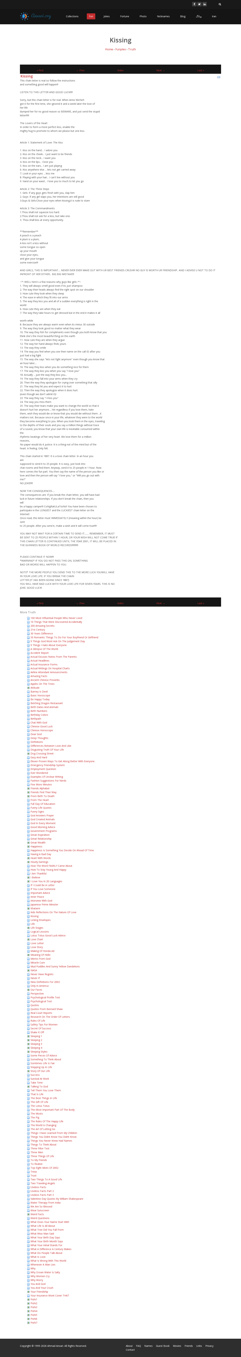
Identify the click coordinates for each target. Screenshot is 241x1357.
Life (33, 923)
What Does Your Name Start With (50, 1222)
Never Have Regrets (42, 974)
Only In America (40, 985)
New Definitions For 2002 (45, 982)
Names (148, 1345)
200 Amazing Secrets (43, 625)
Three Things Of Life (42, 1156)
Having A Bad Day (41, 854)
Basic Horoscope (40, 695)
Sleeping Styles (39, 1051)
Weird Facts (37, 1214)
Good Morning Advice (43, 827)
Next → (160, 70)
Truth (132, 49)
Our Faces (36, 989)
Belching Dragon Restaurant (47, 703)
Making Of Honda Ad (42, 951)
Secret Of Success (41, 1028)
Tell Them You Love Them (46, 1090)
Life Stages (37, 927)
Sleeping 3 (36, 1044)
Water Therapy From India (46, 1202)
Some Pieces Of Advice (44, 1055)
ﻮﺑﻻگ (198, 16)
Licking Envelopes (41, 920)
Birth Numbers (39, 711)
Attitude (35, 687)
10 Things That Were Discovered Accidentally (56, 622)
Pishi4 (34, 1311)
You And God (38, 1284)
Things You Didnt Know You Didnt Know (54, 1136)
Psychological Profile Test (45, 997)
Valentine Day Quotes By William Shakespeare (57, 1198)
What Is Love (38, 1256)
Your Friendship (39, 1291)
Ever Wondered (39, 772)
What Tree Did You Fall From (47, 1229)
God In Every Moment (43, 823)
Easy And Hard (39, 757)
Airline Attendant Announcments (49, 672)
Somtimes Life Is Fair (43, 1063)
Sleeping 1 (36, 1036)
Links (199, 1345)
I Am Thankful (38, 873)
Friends (189, 1345)
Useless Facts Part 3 (42, 1195)
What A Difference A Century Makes (51, 1249)
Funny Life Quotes (41, 807)
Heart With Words (41, 858)
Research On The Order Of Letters (50, 1016)
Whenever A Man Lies (43, 1264)
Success (35, 1074)
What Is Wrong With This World (48, 1260)
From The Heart (40, 800)
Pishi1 (34, 1299)
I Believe (35, 877)
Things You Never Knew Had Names (51, 1140)
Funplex (120, 49)
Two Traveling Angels (43, 1183)
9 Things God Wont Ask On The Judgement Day (58, 641)
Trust (34, 1175)
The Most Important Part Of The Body (53, 1109)
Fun (91, 16)
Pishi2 (34, 1303)
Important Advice (40, 893)
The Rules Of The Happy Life (47, 1121)
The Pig (35, 1117)
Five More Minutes (41, 784)
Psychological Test (41, 1001)
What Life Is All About (43, 1225)
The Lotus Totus (40, 1105)
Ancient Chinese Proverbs (45, 680)
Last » (200, 70)
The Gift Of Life (39, 1102)
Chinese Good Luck (42, 726)
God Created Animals (43, 819)
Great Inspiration (40, 834)
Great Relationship (41, 838)
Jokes (107, 16)
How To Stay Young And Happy (48, 869)
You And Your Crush (42, 1287)
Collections (72, 16)
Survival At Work (40, 1078)
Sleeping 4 (36, 1047)
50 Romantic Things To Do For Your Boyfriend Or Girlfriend (64, 637)
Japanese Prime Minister (44, 904)
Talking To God (39, 1086)
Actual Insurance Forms (44, 664)
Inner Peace (37, 896)
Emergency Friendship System (48, 765)
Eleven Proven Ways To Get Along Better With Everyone (63, 761)
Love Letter (37, 943)
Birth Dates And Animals (44, 707)
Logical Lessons (40, 931)
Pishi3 (34, 1307)
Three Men (37, 1152)
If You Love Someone (43, 889)
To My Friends (39, 1160)
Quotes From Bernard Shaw (47, 1009)
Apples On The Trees (43, 683)
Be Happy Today (40, 699)
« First (40, 70)
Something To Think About (46, 1059)
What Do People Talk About (46, 1253)
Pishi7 (34, 1322)
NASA (34, 970)
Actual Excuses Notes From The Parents (54, 656)
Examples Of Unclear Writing (47, 776)
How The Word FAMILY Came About (51, 865)
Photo (143, 16)
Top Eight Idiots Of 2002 (44, 1167)
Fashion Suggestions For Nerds (48, 780)
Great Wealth (38, 842)
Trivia (34, 1171)
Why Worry (37, 1280)
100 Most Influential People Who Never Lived (56, 618)
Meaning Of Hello (40, 954)
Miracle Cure (38, 962)
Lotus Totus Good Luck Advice (48, 935)
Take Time (37, 1082)
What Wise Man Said (42, 1233)
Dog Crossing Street (42, 753)
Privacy (209, 1345)
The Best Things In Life (44, 1098)
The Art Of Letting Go (43, 1129)
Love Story (37, 947)
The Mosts (37, 1113)
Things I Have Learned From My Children (54, 1133)
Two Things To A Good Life (46, 1179)
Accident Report (40, 652)
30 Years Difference (42, 633)
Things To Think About (43, 1144)
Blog (182, 16)
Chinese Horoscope (42, 730)
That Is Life (37, 1094)
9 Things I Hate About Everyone (49, 645)
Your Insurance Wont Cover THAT (50, 1295)
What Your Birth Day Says (45, 1237)
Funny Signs (37, 811)
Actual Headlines (40, 660)
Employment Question (43, 769)
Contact (130, 1349)
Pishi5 (34, 1315)
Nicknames (163, 16)
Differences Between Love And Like (51, 745)
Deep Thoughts (39, 738)
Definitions (37, 742)
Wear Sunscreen (40, 1210)
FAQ (138, 1345)
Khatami (35, 908)
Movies (177, 1345)
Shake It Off (37, 1032)
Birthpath (36, 718)
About (129, 1345)
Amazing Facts (39, 676)
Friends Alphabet (40, 788)
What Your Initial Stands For (46, 1245)
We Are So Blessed (41, 1206)
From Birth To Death (43, 796)
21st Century (38, 629)
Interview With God (41, 900)
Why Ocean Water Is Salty (45, 1272)
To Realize (37, 1164)
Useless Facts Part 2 (42, 1191)
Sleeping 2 (36, 1040)
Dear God (36, 734)
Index (120, 70)
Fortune (124, 16)
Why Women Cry (40, 1276)
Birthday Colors (39, 714)
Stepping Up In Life (41, 1067)
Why (33, 1268)
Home (109, 49)
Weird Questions (40, 1218)
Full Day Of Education (43, 803)
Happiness (36, 846)
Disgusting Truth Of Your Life (47, 749)
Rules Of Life (38, 1020)
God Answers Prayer (42, 815)
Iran (214, 16)
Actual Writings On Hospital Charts (50, 668)
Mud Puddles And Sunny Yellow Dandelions (55, 966)
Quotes (35, 1005)
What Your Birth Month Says (47, 1241)
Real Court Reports (41, 1013)
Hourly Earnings (39, 862)
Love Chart (37, 939)
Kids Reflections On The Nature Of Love (53, 912)
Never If (35, 978)
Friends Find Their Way (43, 792)
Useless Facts (38, 1187)
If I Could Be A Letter (43, 885)
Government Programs (44, 831)
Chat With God (39, 722)
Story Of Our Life (40, 1071)
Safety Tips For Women (44, 1024)
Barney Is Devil (39, 691)
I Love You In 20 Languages (46, 881)
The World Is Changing (43, 1125)
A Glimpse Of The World (44, 649)
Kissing (26, 76)
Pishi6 (34, 1318)
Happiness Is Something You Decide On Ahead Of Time (62, 850)
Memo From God (40, 958)
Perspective (37, 993)
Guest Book (163, 1345)
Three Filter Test (40, 1148)
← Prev (80, 70)
